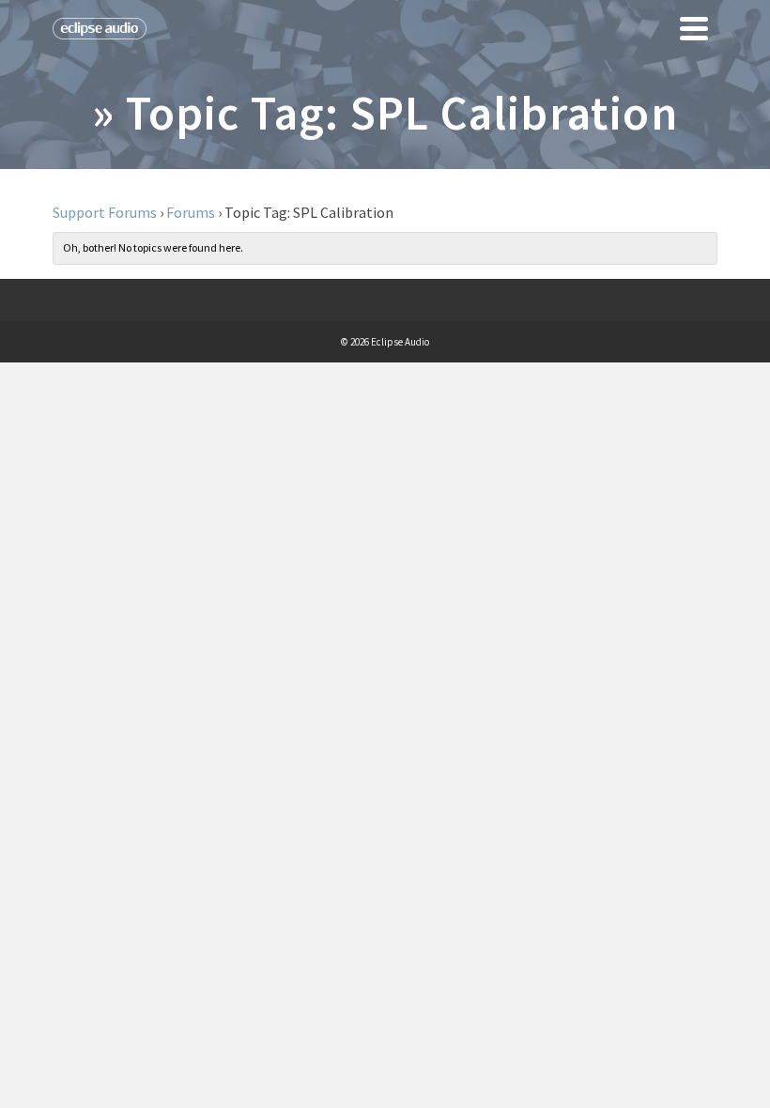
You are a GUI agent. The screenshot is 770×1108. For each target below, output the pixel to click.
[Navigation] (693, 28)
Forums (190, 212)
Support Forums (105, 212)
